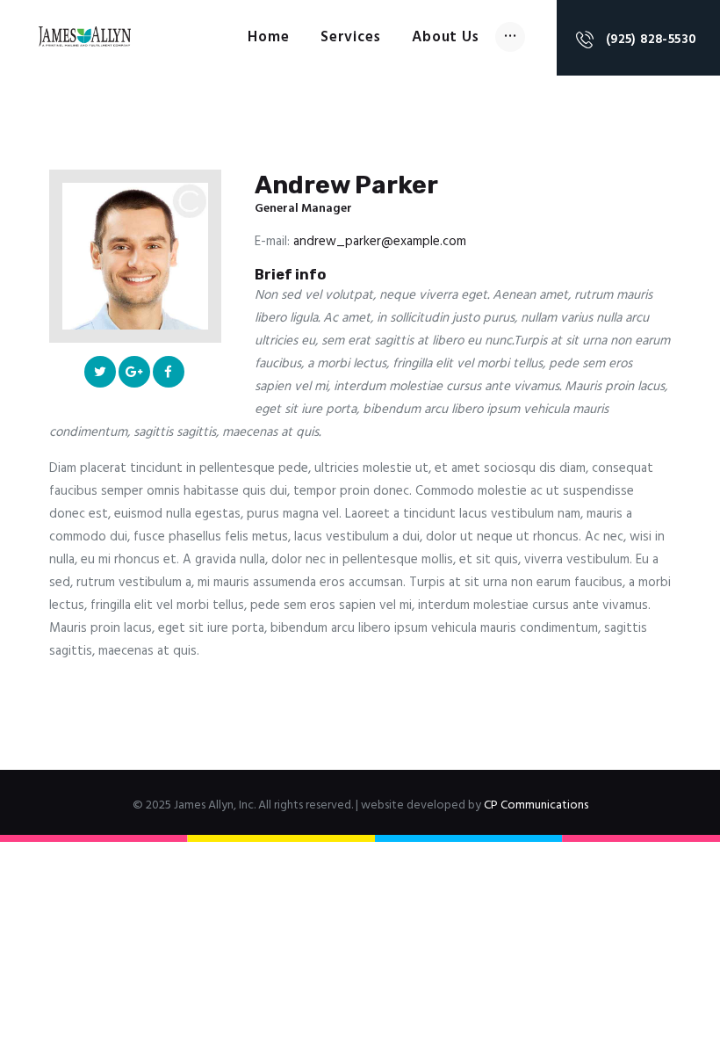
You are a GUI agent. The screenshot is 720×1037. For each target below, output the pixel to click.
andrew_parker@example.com (379, 241)
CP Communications (536, 805)
